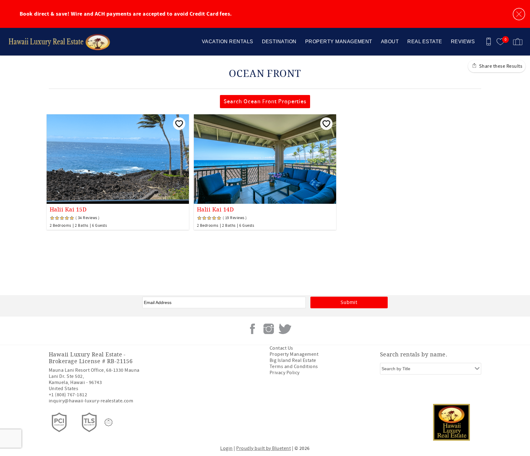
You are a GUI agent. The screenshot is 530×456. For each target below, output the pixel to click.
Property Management (294, 354)
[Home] (47, 41)
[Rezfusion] (108, 422)
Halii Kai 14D (215, 209)
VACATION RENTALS (227, 41)
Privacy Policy (285, 373)
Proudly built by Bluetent (263, 448)
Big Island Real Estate (293, 360)
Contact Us (281, 348)
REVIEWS (463, 41)
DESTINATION (279, 41)
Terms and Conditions (294, 366)
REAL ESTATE (424, 41)
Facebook (252, 329)
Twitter (285, 329)
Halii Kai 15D (68, 209)
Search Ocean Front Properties (265, 101)
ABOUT (390, 41)
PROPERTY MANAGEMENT (338, 41)
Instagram (269, 329)
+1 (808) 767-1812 (68, 395)
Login (226, 448)
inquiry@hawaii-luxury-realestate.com (91, 401)
